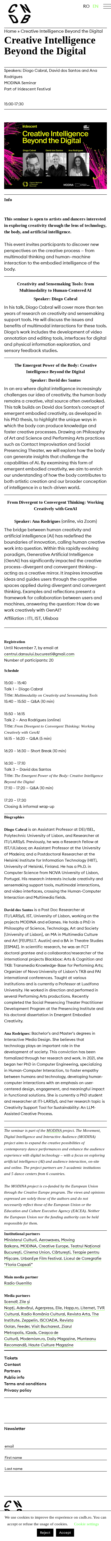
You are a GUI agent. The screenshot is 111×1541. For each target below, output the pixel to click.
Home (10, 31)
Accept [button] (65, 1532)
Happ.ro (70, 1307)
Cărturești (60, 1252)
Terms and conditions (25, 1383)
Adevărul (24, 1307)
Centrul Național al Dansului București (13, 1508)
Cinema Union (36, 1252)
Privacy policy (17, 1390)
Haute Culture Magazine (50, 1344)
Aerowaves (48, 1239)
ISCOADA (48, 1320)
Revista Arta (78, 1314)
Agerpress (43, 1307)
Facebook (8, 1406)
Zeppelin (29, 1320)
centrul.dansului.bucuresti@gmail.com (39, 654)
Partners (12, 1370)
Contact (12, 1364)
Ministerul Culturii (20, 1239)
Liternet (87, 1307)
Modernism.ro (32, 1338)
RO (86, 6)
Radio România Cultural (42, 1314)
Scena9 (10, 1301)
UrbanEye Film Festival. (41, 1258)
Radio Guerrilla (17, 1283)
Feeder (22, 1326)
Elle (58, 1307)
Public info (14, 1377)
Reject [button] (45, 1532)
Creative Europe (53, 1246)
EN (96, 6)
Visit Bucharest (44, 1326)
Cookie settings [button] (86, 1524)
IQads (30, 1332)
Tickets (11, 1357)
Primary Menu (107, 7)
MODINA (54, 1130)
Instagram (22, 1406)
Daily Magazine (60, 1338)
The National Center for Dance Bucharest (30, 13)
